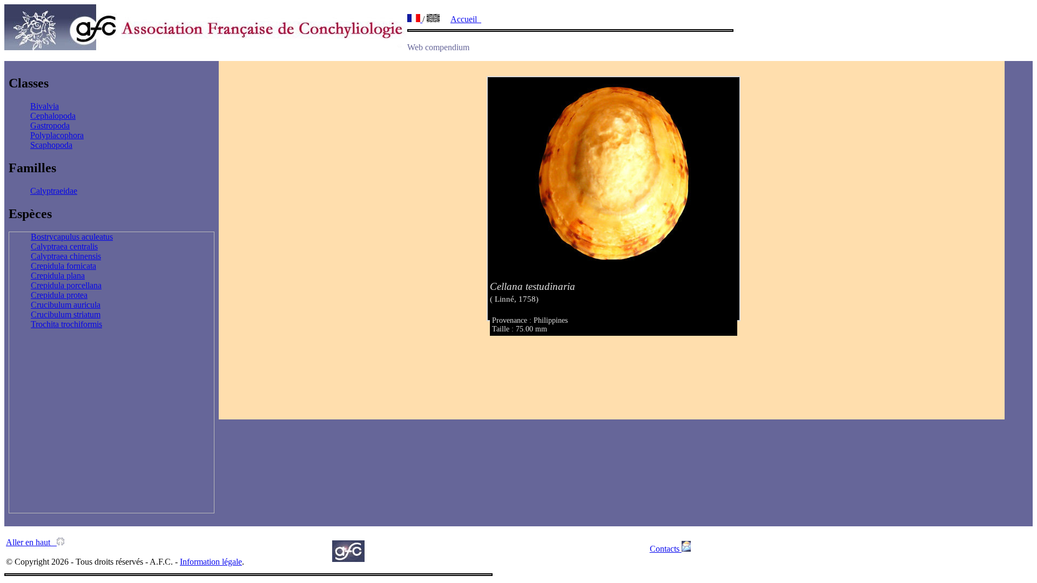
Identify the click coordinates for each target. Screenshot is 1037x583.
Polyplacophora (57, 135)
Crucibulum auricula (65, 304)
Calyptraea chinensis (66, 256)
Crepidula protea (59, 295)
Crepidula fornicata (63, 265)
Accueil (465, 19)
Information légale (211, 561)
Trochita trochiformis (66, 324)
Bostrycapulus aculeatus (72, 236)
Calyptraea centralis (64, 246)
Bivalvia (44, 106)
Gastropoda (50, 125)
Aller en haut (31, 542)
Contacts (666, 548)
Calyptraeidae (53, 190)
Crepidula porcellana (66, 285)
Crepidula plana (58, 275)
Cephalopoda (53, 115)
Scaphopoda (51, 145)
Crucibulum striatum (65, 314)
